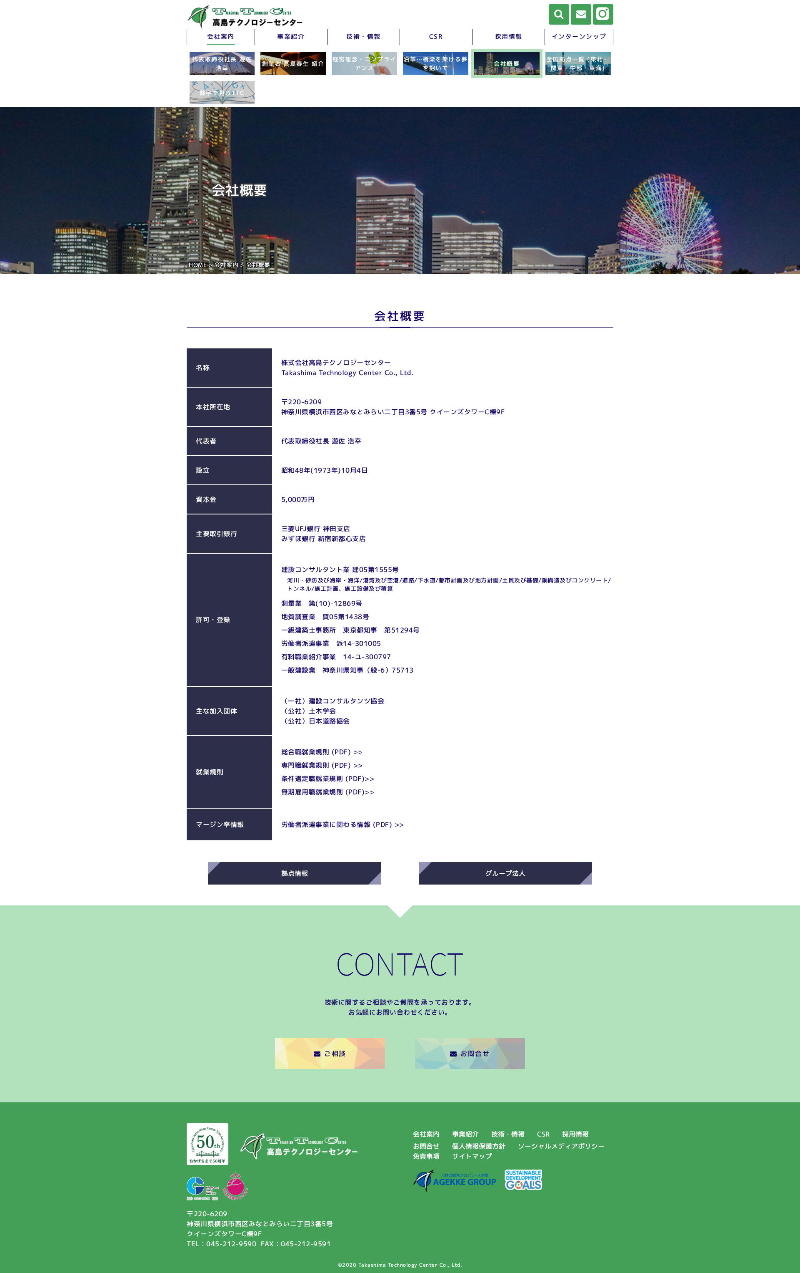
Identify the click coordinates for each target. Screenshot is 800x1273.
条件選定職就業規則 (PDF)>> (328, 778)
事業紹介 (291, 36)
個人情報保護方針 (478, 1146)
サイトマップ (472, 1156)
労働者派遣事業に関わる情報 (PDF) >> (342, 824)
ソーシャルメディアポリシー (561, 1146)
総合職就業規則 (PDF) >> (322, 751)
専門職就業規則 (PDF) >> (322, 765)
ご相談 (335, 1053)
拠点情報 (294, 873)
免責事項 (426, 1156)
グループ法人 (505, 873)
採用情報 (508, 36)
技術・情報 (363, 36)
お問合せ (475, 1053)
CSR (436, 36)
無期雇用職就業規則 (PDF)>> (328, 792)
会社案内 (221, 36)
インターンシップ (579, 36)
